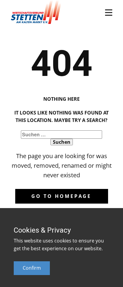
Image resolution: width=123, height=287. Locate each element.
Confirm (32, 268)
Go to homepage (61, 196)
